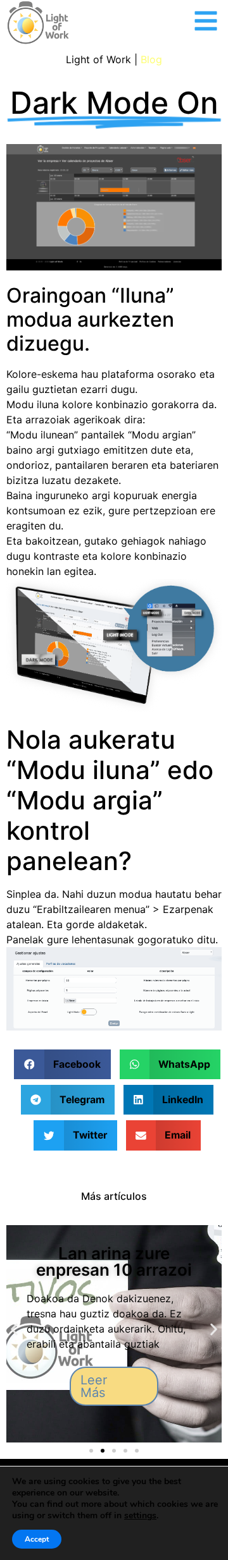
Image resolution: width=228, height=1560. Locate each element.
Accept (37, 1539)
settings (140, 1515)
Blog (151, 59)
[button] (62, 1064)
